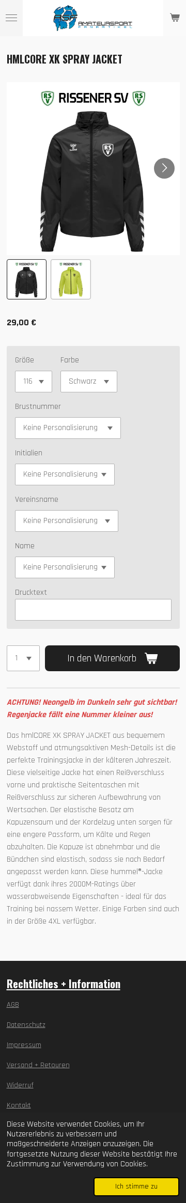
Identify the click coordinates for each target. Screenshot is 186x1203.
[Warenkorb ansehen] (174, 18)
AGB (13, 1004)
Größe (24, 360)
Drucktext (31, 592)
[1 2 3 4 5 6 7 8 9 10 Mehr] (23, 658)
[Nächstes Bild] (164, 168)
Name (25, 546)
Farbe (69, 360)
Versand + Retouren (38, 1065)
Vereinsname (36, 499)
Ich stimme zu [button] (136, 1186)
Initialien (28, 453)
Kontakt (19, 1105)
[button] (27, 279)
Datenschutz (26, 1025)
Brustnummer (38, 406)
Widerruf (20, 1085)
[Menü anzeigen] (11, 18)
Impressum (24, 1045)
